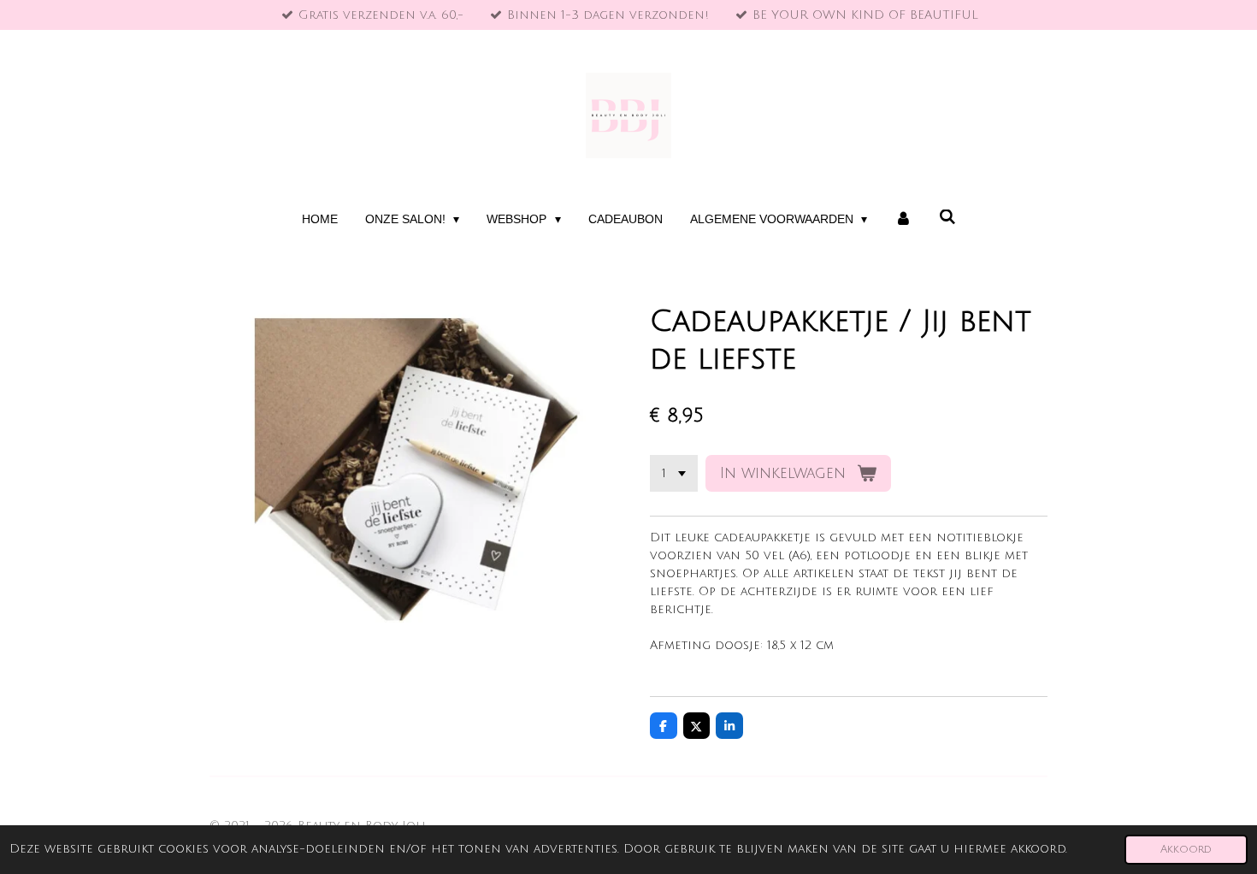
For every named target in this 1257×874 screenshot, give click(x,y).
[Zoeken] (947, 217)
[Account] (903, 219)
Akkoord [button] (1186, 849)
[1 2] (674, 474)
